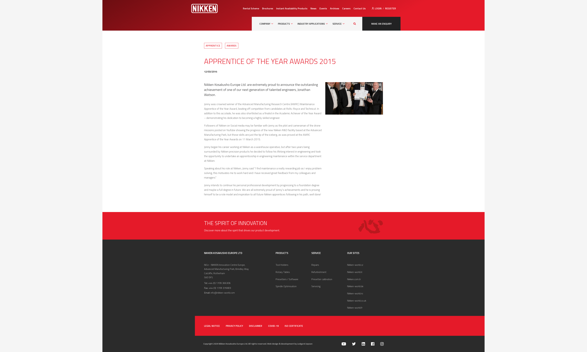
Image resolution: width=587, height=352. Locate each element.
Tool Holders (282, 265)
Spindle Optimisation (286, 286)
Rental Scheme (251, 8)
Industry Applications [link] (311, 24)
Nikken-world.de (355, 286)
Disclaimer (255, 326)
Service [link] (337, 24)
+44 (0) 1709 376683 (220, 288)
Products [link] (284, 24)
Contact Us (360, 8)
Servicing (315, 286)
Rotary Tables (283, 272)
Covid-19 (273, 326)
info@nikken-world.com (223, 292)
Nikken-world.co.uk (356, 300)
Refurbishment (318, 272)
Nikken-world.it (354, 272)
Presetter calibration (321, 279)
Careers (346, 8)
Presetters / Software (287, 279)
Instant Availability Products (291, 8)
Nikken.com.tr (354, 279)
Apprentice (213, 45)
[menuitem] (251, 8)
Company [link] (264, 24)
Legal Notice (212, 326)
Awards (232, 45)
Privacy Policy (234, 326)
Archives (334, 8)
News (313, 8)
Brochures (267, 8)
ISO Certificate (294, 326)
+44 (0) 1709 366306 (219, 283)
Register (390, 8)
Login (378, 8)
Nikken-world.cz (355, 265)
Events (323, 8)
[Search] (354, 24)
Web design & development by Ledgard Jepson (289, 343)
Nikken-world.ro (355, 293)
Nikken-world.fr (354, 307)
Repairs (315, 265)
